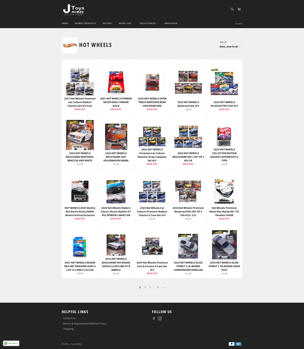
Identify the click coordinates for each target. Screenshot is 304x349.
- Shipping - (68, 329)
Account (238, 23)
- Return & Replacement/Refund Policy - (85, 323)
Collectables (148, 23)
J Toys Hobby (75, 344)
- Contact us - (69, 318)
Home (65, 23)
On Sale (107, 23)
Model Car (125, 23)
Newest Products (85, 23)
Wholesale (171, 23)
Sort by (223, 42)
